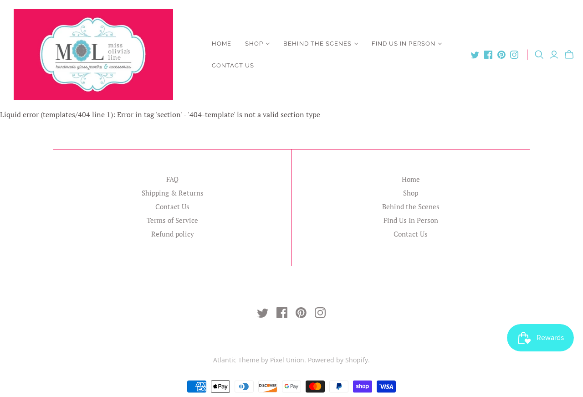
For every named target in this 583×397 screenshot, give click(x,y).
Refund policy (172, 233)
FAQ (172, 179)
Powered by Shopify (338, 360)
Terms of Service (172, 220)
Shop (254, 43)
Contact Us (233, 65)
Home (221, 43)
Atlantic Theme (236, 360)
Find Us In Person (403, 43)
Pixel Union (287, 360)
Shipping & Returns (173, 192)
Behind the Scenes (317, 43)
